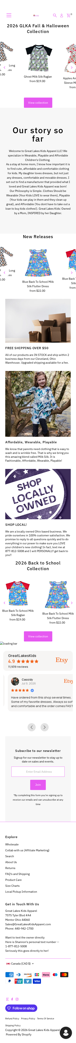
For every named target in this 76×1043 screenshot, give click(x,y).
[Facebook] (12, 999)
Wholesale (12, 844)
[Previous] (4, 67)
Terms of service (45, 1018)
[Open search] (55, 15)
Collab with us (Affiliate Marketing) (27, 850)
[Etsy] (7, 999)
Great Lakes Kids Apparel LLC (46, 1030)
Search (9, 856)
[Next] (71, 67)
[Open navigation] (9, 15)
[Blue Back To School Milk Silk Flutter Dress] (38, 262)
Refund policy (12, 1018)
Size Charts (12, 886)
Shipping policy (12, 1025)
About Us (11, 862)
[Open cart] (68, 15)
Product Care (13, 880)
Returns (10, 868)
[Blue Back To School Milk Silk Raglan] (18, 593)
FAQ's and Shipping (17, 874)
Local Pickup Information (21, 891)
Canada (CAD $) (21, 963)
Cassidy (23, 679)
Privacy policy (28, 1018)
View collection (38, 103)
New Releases (38, 236)
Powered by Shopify (18, 1034)
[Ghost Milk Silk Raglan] (38, 57)
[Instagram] (17, 999)
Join (38, 785)
